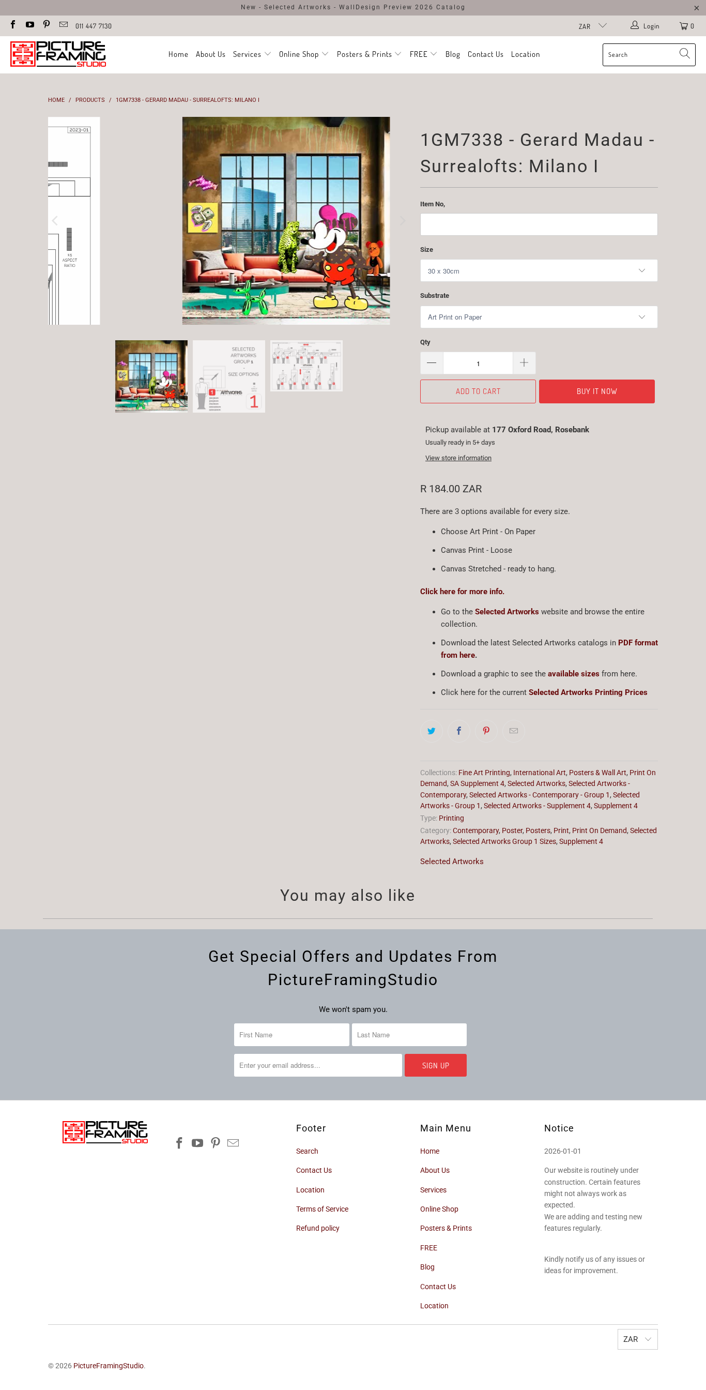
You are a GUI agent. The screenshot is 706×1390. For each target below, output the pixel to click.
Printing (451, 818)
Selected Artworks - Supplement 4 (537, 806)
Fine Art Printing (484, 772)
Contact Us (486, 54)
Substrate (434, 295)
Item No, (432, 204)
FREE (420, 54)
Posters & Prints (364, 54)
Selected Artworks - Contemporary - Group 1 (539, 795)
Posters (538, 830)
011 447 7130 (93, 26)
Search (307, 1151)
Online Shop (299, 54)
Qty (425, 342)
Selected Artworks (508, 611)
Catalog (451, 7)
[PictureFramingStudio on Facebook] (12, 25)
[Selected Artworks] (474, 611)
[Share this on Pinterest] (486, 731)
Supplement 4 (616, 806)
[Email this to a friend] (513, 731)
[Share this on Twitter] (431, 731)
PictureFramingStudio (108, 1366)
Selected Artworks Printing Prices (588, 692)
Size (426, 249)
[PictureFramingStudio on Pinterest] (46, 25)
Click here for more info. (462, 591)
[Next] (402, 221)
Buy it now (597, 391)
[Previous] (56, 221)
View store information (458, 458)
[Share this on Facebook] (459, 731)
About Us (211, 54)
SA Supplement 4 (477, 783)
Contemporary (476, 830)
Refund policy (318, 1228)
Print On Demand (599, 830)
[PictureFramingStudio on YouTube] (29, 25)
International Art (539, 772)
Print (561, 830)
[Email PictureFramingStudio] (62, 25)
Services (248, 54)
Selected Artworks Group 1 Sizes (504, 841)
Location (525, 54)
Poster (512, 830)
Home (178, 54)
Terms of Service (322, 1209)
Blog (453, 54)
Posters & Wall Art (597, 772)
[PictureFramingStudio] (58, 54)
